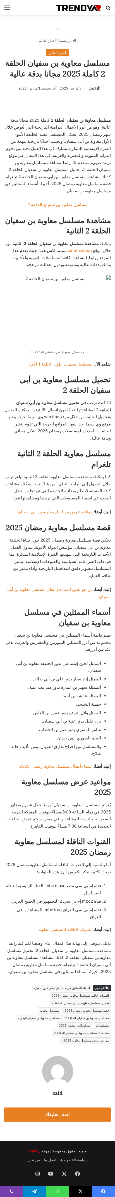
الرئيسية (66, 40)
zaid (92, 88)
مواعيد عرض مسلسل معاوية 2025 (86, 1040)
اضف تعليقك (57, 1114)
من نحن (34, 1160)
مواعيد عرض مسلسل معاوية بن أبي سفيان (55, 511)
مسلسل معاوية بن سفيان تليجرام (39, 1018)
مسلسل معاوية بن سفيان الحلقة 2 (87, 1018)
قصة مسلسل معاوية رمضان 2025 (86, 1010)
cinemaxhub (80, 250)
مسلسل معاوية (49, 1010)
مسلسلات (102, 1025)
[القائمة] (7, 9)
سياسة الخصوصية (73, 1160)
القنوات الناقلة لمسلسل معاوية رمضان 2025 (80, 995)
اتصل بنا (50, 1160)
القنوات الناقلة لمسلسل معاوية (66, 929)
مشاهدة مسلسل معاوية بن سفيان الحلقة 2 (81, 1033)
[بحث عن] (108, 9)
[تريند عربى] (78, 7)
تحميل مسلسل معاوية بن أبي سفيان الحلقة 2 (80, 1003)
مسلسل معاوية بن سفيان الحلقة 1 (57, 204)
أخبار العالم (47, 40)
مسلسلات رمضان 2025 (74, 1025)
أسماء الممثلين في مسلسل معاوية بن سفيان (62, 988)
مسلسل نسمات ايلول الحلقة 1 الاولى (59, 364)
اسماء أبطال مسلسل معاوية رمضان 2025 (56, 766)
